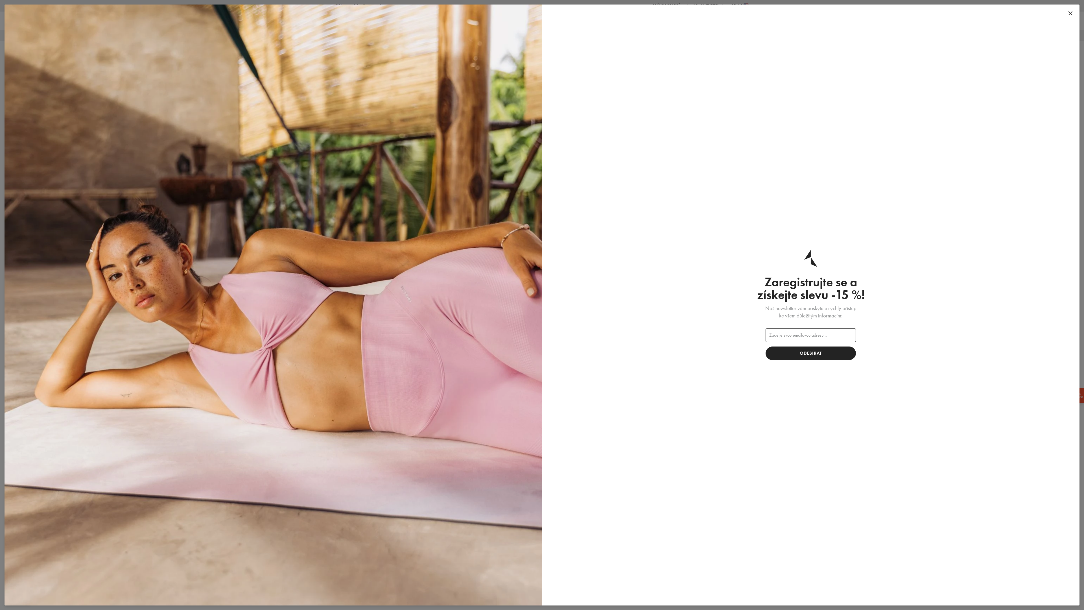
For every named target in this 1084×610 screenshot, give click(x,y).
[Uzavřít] (1070, 13)
